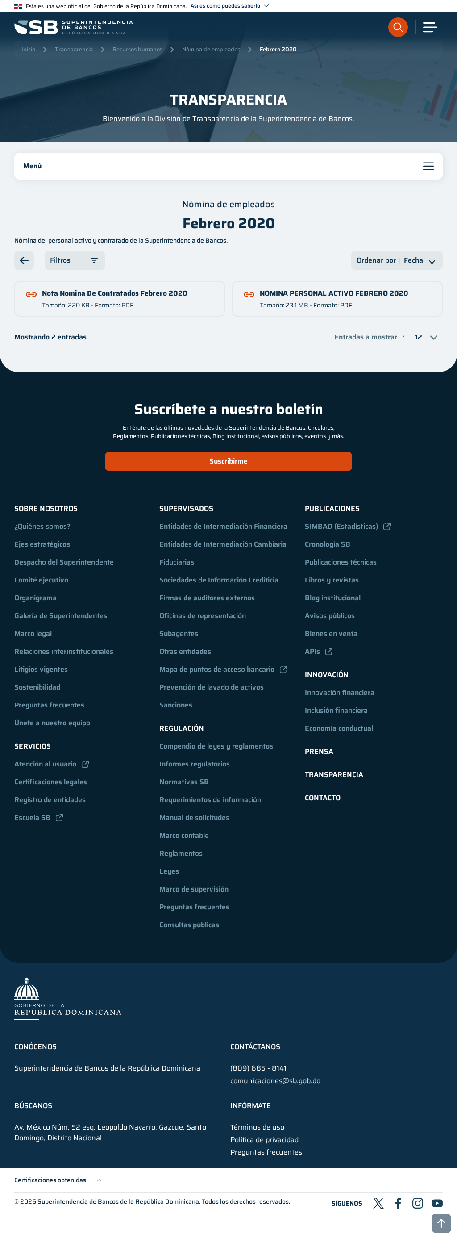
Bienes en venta (331, 633)
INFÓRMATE (250, 1106)
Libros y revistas (332, 580)
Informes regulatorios (194, 764)
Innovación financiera (339, 692)
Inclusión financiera (336, 710)
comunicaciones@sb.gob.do (275, 1080)
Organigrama (35, 597)
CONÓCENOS (35, 1047)
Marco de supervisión (193, 889)
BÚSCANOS (33, 1106)
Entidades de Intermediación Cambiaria (223, 544)
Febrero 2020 (278, 49)
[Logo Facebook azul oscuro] (398, 1203)
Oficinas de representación (202, 615)
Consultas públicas (189, 924)
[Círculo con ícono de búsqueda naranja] (398, 27)
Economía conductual (339, 728)
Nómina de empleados (211, 49)
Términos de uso (257, 1127)
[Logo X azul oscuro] (378, 1203)
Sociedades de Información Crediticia (218, 580)
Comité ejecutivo (41, 580)
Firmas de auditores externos (207, 597)
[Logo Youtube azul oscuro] (437, 1203)
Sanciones (175, 705)
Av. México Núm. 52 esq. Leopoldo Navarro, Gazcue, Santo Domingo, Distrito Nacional (110, 1132)
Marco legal (33, 633)
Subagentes (178, 633)
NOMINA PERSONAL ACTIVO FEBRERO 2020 (334, 293)
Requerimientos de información (210, 799)
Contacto (323, 798)
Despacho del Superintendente (64, 562)
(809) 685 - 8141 (258, 1068)
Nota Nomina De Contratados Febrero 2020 (114, 293)
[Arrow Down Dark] (24, 260)
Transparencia (74, 49)
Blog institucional (333, 597)
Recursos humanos (137, 49)
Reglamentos (181, 853)
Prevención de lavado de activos (211, 687)
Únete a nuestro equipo (52, 722)
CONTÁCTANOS (255, 1047)
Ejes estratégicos (42, 544)
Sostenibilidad (37, 687)
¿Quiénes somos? (42, 526)
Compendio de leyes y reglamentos (216, 746)
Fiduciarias (176, 562)
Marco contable (184, 835)
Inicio (28, 49)
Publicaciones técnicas (341, 562)
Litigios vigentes (41, 669)
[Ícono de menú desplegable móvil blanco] (430, 27)
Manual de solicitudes (194, 817)
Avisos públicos (330, 615)
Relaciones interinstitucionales (63, 651)
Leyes (169, 871)
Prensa (319, 751)
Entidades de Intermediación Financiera (223, 526)
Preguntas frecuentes (49, 705)
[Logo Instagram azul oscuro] (417, 1203)
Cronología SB (327, 544)
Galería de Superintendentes (60, 615)
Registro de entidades (50, 799)
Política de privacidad (264, 1139)
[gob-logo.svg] (67, 998)
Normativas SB (184, 781)
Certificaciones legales (50, 781)
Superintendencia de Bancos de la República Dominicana (118, 1201)
